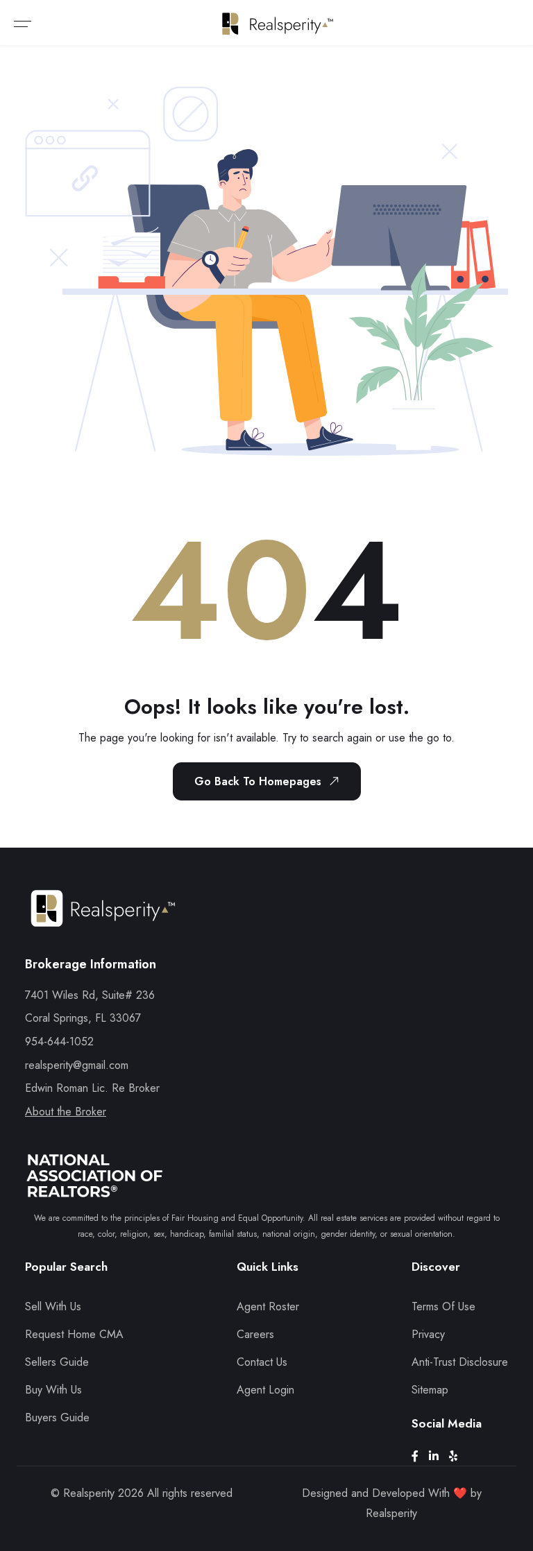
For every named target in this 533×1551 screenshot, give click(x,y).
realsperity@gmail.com (76, 1065)
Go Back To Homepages (257, 781)
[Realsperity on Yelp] (458, 1456)
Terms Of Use (443, 1306)
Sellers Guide (57, 1362)
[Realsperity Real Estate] (103, 921)
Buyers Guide (57, 1417)
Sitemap (430, 1390)
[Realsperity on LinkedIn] (439, 1456)
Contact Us (262, 1362)
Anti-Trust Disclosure (460, 1362)
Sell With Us (53, 1306)
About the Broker (65, 1112)
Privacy (428, 1334)
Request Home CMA (74, 1334)
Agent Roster (268, 1306)
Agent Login (265, 1390)
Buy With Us (53, 1390)
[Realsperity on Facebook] (420, 1456)
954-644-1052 (59, 1041)
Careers (255, 1334)
